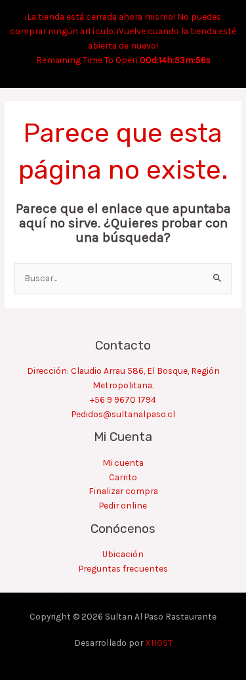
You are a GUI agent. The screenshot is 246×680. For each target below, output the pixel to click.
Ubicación (123, 554)
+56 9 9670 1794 (123, 399)
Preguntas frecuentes (123, 568)
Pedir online (123, 505)
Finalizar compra (123, 491)
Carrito (123, 477)
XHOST (159, 642)
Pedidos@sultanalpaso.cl (123, 414)
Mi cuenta (123, 462)
